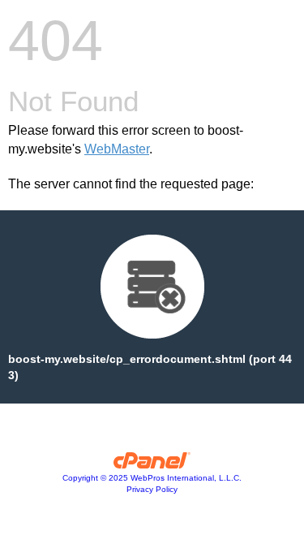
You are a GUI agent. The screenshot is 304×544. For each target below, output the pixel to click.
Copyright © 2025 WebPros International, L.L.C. (152, 477)
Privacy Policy (152, 489)
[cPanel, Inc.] (152, 464)
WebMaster (116, 149)
